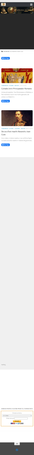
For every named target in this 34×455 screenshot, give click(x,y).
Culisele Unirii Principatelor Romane (16, 88)
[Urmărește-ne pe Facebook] (17, 450)
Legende (17, 128)
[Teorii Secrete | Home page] (4, 4)
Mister (17, 85)
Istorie (11, 85)
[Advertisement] (17, 31)
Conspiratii (4, 85)
